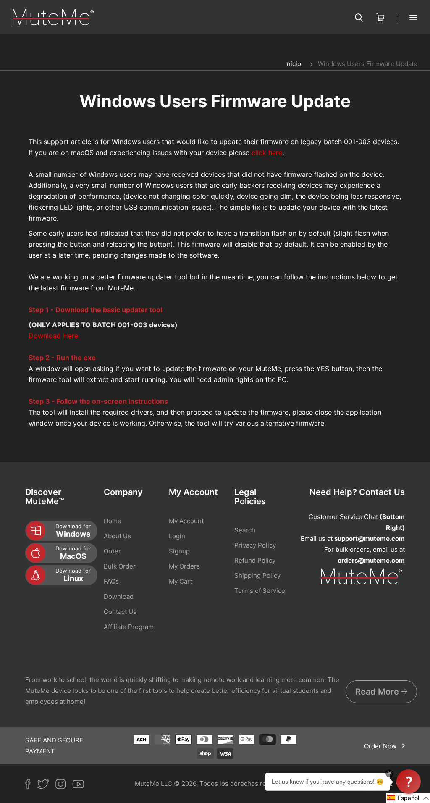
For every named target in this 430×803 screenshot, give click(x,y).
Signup (179, 551)
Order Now (381, 746)
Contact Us (120, 612)
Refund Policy (254, 560)
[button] (408, 798)
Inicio (293, 64)
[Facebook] (31, 785)
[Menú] (407, 17)
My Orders (184, 566)
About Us (117, 536)
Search (244, 530)
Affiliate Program (129, 627)
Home (112, 521)
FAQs (111, 581)
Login (177, 536)
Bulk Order (120, 566)
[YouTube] (81, 785)
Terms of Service (259, 591)
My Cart (180, 581)
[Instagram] (63, 785)
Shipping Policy (257, 575)
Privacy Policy (255, 545)
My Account (186, 521)
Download (119, 596)
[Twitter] (46, 785)
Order (112, 551)
